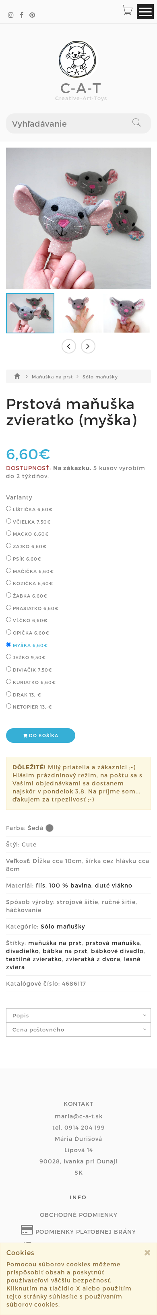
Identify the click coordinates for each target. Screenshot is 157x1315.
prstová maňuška (112, 942)
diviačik (31, 669)
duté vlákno (113, 885)
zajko (29, 546)
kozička (32, 583)
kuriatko (33, 682)
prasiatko (35, 608)
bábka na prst (65, 950)
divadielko (22, 950)
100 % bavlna (70, 885)
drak (26, 694)
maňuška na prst (55, 942)
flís (40, 885)
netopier (31, 706)
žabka (29, 595)
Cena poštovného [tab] (38, 1029)
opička (30, 632)
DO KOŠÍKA (42, 735)
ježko (28, 657)
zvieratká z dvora (93, 958)
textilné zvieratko (34, 958)
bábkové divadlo (117, 950)
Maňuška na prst (53, 376)
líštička (32, 509)
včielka (31, 521)
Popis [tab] (20, 1015)
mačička (32, 571)
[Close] (147, 1252)
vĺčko (29, 620)
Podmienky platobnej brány (84, 1231)
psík (26, 558)
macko (30, 533)
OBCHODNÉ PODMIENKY (79, 1214)
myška (29, 645)
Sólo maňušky (100, 376)
